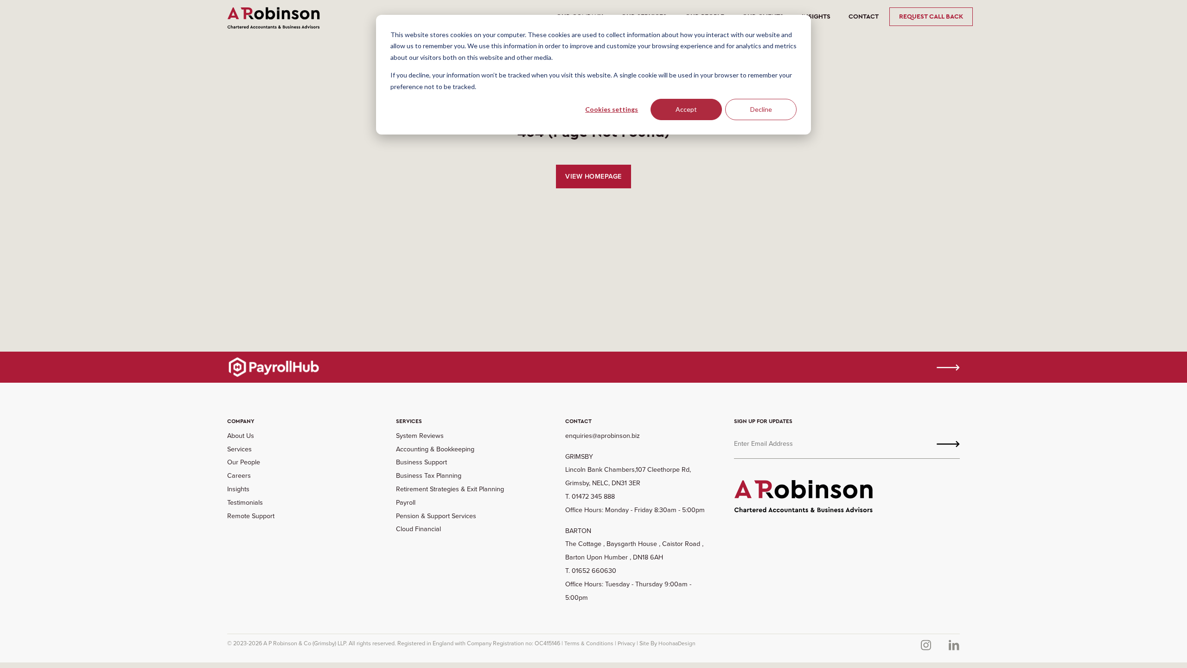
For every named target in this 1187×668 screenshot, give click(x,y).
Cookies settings (611, 109)
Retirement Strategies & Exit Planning (450, 489)
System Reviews (420, 435)
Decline (761, 109)
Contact (864, 16)
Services (239, 449)
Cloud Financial (418, 529)
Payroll (405, 502)
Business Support (421, 462)
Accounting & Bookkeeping (435, 449)
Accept (686, 109)
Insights (816, 16)
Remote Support (250, 516)
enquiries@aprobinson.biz (602, 435)
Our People (243, 462)
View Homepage (593, 176)
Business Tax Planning (428, 475)
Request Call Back (931, 16)
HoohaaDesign (677, 643)
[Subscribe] (948, 443)
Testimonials (245, 502)
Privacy (626, 643)
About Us (240, 435)
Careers (239, 475)
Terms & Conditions (588, 643)
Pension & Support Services (436, 516)
